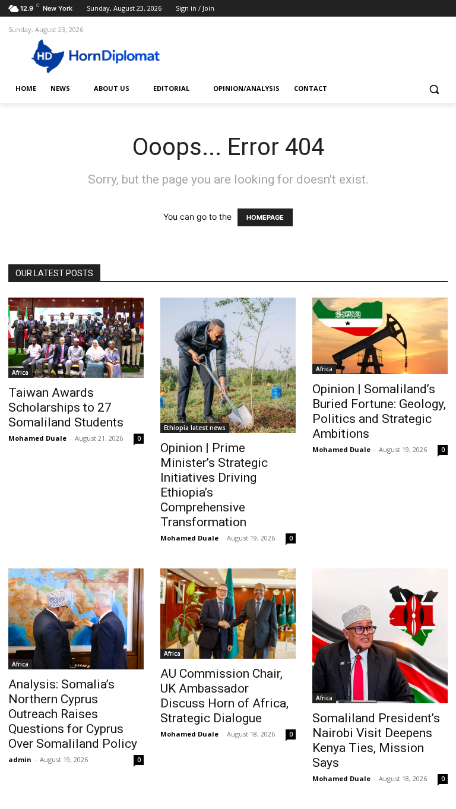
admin (19, 759)
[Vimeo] (424, 8)
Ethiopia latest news (195, 428)
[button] (434, 89)
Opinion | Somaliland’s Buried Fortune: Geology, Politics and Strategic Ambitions (379, 411)
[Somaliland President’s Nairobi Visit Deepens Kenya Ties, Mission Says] (380, 635)
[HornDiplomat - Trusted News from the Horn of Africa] (89, 55)
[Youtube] (441, 8)
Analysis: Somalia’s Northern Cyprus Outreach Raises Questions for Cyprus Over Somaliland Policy (72, 714)
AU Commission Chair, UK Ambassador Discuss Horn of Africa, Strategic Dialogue (224, 695)
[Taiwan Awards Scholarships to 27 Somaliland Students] (76, 337)
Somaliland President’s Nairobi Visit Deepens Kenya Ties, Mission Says (376, 740)
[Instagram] (391, 8)
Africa (20, 372)
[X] (408, 8)
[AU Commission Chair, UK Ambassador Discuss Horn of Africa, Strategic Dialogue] (228, 613)
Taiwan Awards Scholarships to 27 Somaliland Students (66, 407)
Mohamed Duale (37, 438)
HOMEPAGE (265, 217)
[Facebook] (375, 8)
